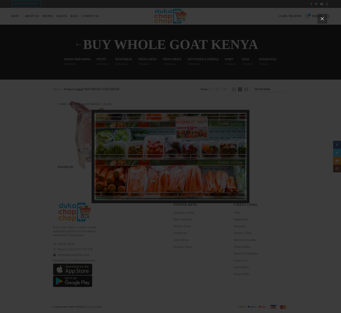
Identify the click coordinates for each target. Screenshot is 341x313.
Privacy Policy (193, 183)
